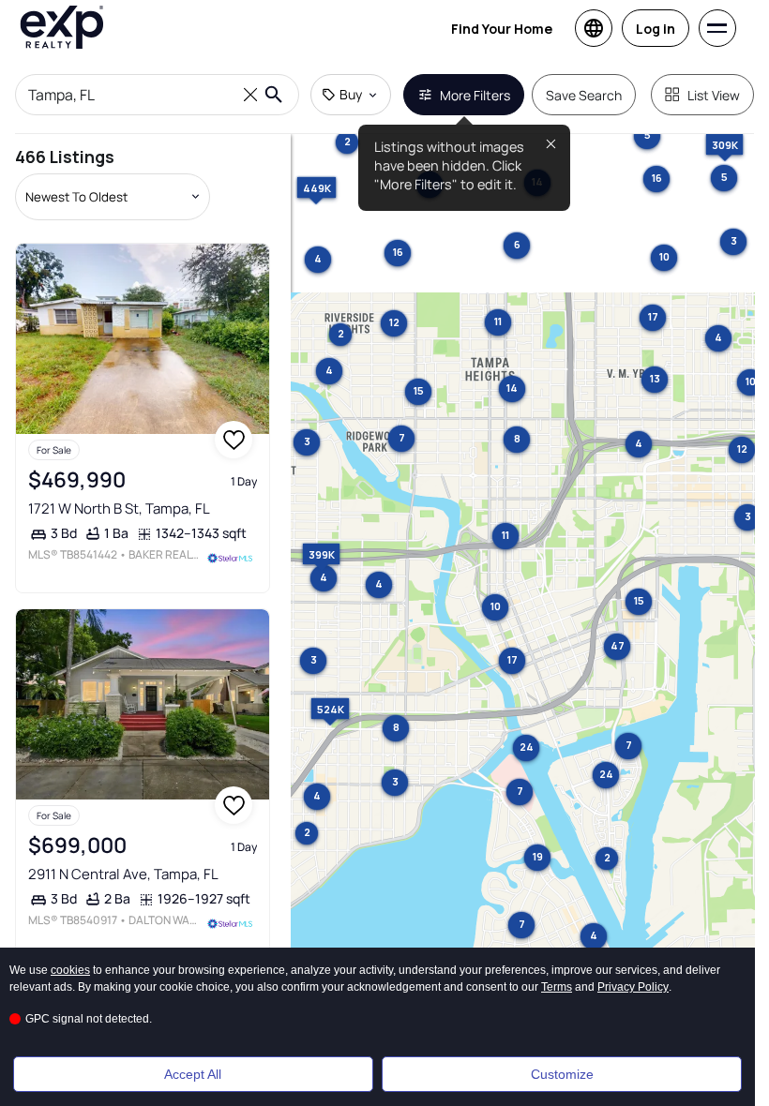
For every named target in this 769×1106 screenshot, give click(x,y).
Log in (655, 28)
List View (713, 95)
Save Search (584, 95)
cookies (70, 970)
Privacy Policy (633, 987)
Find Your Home (501, 28)
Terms (556, 987)
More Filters (475, 95)
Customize (562, 1074)
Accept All (192, 1074)
